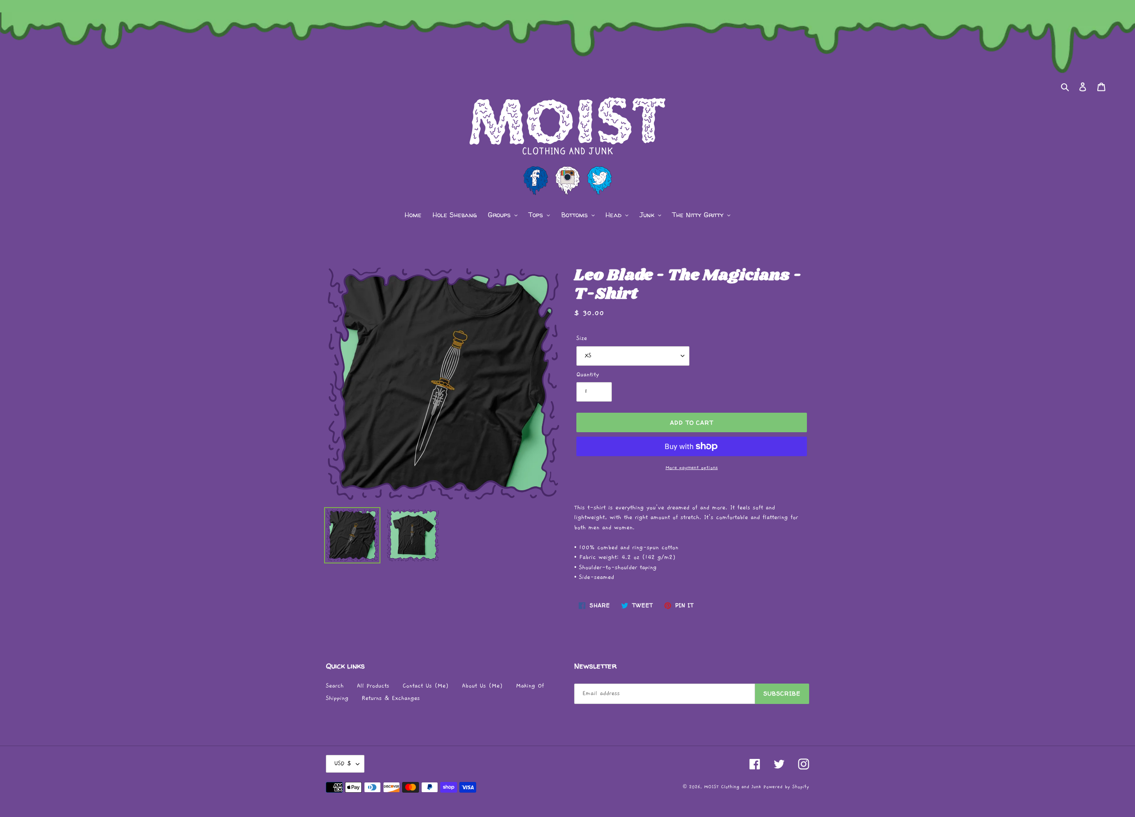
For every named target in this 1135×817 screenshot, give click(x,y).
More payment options (691, 467)
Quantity (587, 374)
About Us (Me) (482, 686)
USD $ (343, 763)
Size (581, 338)
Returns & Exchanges (391, 698)
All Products (373, 686)
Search (335, 686)
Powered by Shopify (786, 787)
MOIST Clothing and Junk (732, 787)
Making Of (530, 686)
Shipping (337, 698)
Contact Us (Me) (426, 686)
